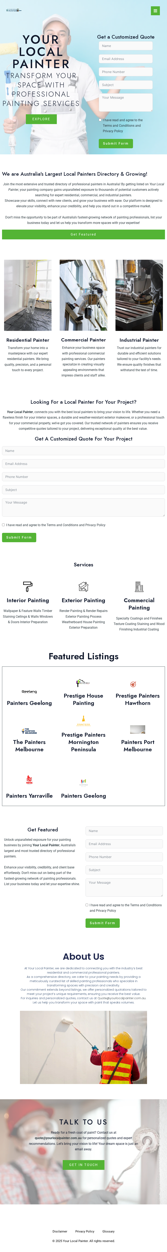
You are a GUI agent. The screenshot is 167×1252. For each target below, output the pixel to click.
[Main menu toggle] (155, 10)
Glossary (108, 1231)
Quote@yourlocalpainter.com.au (122, 998)
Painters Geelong (29, 703)
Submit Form (116, 143)
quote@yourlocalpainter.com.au (58, 1138)
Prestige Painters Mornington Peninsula (83, 742)
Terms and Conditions (118, 126)
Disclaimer (60, 1231)
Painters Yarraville (29, 796)
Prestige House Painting (83, 699)
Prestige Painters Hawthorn (138, 699)
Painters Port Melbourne (137, 746)
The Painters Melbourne (29, 746)
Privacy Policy (113, 131)
